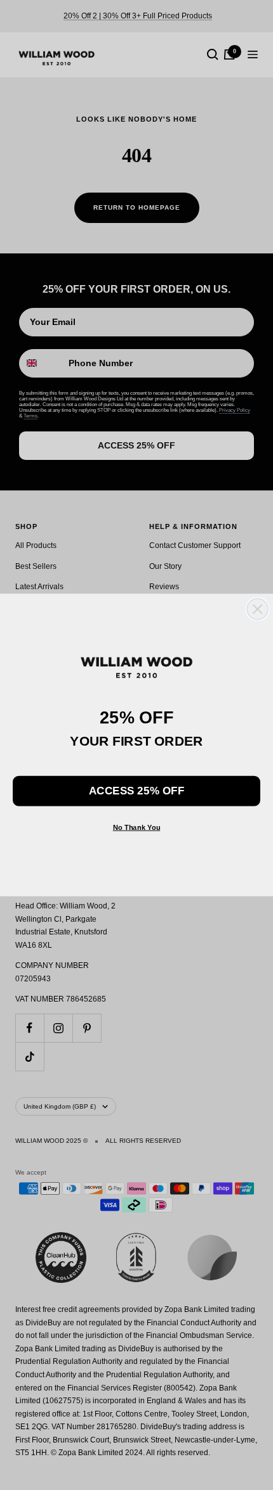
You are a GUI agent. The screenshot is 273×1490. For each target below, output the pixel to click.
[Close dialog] (257, 609)
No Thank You (137, 827)
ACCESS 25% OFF (136, 791)
